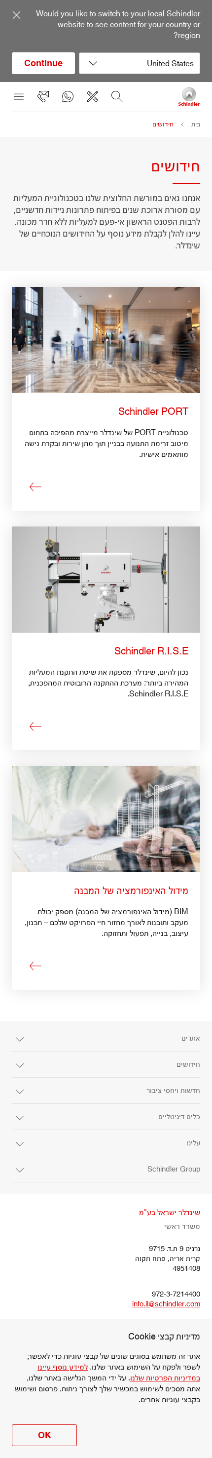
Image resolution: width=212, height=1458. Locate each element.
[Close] (16, 15)
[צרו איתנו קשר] (42, 96)
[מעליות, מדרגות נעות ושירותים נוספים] (189, 96)
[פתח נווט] (18, 96)
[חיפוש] (116, 96)
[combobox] (139, 63)
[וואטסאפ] (67, 96)
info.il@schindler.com (166, 1303)
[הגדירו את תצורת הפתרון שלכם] (92, 96)
